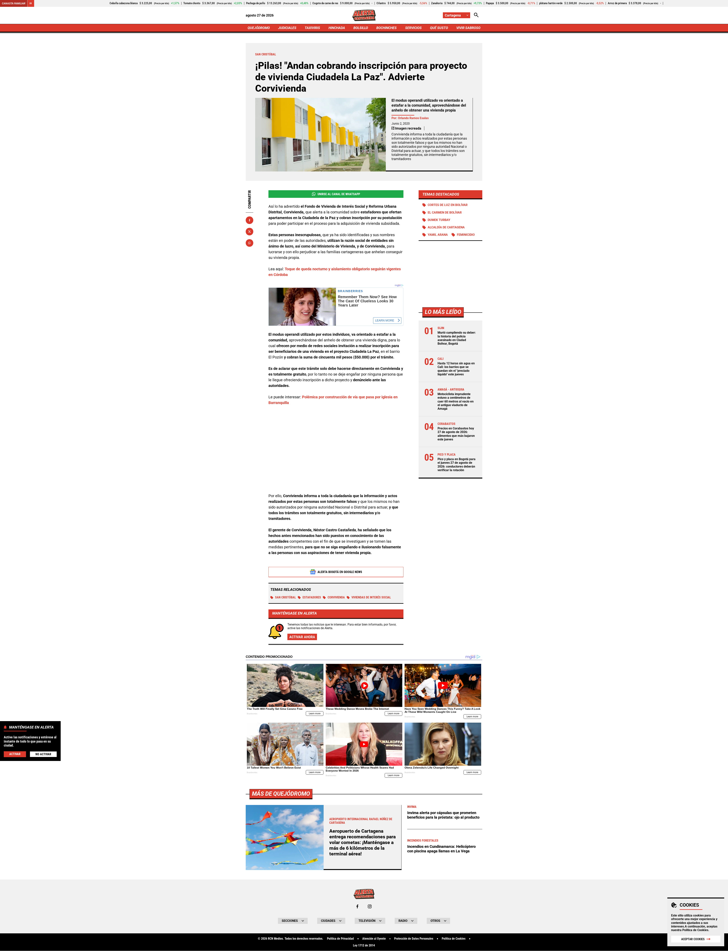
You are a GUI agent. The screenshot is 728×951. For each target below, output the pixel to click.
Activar (14, 754)
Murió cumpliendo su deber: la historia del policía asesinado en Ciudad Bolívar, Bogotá (457, 338)
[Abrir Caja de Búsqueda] (476, 15)
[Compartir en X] (249, 231)
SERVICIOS (413, 28)
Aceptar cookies (693, 939)
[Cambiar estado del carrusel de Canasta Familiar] (30, 3)
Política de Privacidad (340, 938)
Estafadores (312, 597)
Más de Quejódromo (281, 793)
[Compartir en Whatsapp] (249, 243)
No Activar (43, 754)
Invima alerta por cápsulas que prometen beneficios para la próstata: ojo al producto (443, 815)
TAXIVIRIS (312, 28)
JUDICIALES (287, 28)
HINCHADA (337, 28)
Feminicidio (466, 235)
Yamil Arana (438, 235)
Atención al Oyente (374, 938)
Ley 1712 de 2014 (364, 945)
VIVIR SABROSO (468, 28)
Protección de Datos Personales (413, 938)
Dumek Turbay (439, 220)
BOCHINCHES (386, 28)
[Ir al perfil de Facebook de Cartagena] (357, 906)
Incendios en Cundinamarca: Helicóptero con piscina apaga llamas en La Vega (441, 848)
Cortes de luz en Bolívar (448, 205)
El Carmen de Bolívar (445, 213)
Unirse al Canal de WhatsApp (339, 194)
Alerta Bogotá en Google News (340, 572)
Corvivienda (336, 597)
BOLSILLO (360, 28)
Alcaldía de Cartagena (446, 227)
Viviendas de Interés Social (371, 597)
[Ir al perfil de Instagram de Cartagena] (370, 906)
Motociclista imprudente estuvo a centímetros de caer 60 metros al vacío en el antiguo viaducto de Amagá (456, 401)
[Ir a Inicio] (364, 15)
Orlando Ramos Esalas (413, 118)
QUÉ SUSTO (439, 28)
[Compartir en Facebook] (249, 220)
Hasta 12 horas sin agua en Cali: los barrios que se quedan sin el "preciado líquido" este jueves (456, 369)
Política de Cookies (695, 930)
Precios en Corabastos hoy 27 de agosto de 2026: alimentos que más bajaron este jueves (456, 434)
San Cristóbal (285, 597)
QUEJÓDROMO (259, 28)
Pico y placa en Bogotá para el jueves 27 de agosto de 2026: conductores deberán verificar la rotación (456, 464)
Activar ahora (302, 637)
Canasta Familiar (13, 3)
